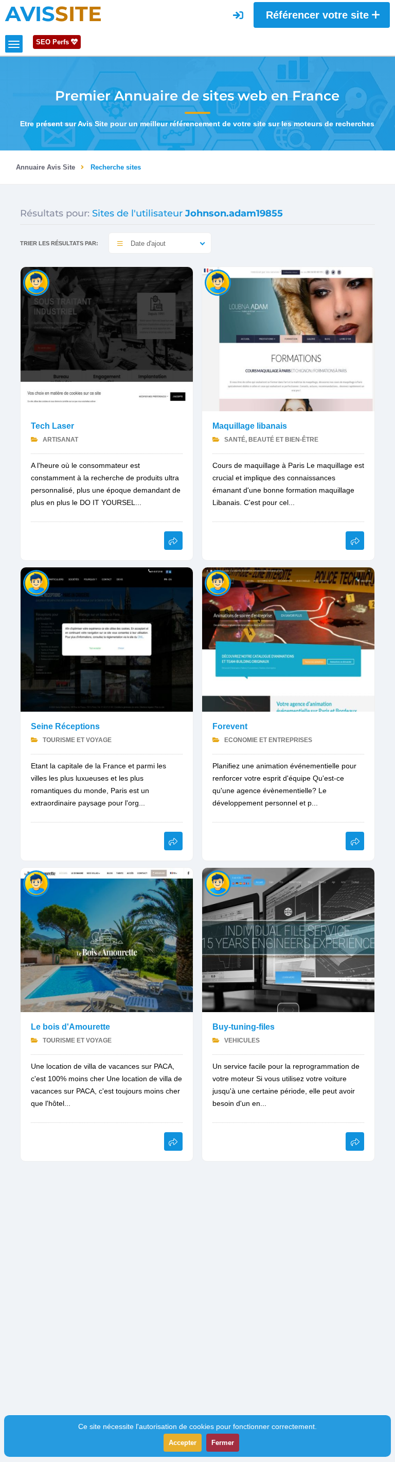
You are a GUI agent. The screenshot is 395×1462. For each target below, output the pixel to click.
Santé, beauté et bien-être (270, 439)
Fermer (222, 1443)
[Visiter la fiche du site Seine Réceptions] (107, 639)
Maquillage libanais (249, 426)
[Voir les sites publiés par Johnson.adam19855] (36, 282)
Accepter (182, 1443)
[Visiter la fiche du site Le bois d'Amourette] (107, 939)
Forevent (229, 726)
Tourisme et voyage (76, 740)
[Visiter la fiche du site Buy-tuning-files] (288, 939)
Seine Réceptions (65, 726)
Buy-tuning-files (243, 1026)
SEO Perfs (53, 42)
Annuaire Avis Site (45, 167)
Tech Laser (52, 426)
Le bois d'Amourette (70, 1026)
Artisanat (59, 439)
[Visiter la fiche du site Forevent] (288, 639)
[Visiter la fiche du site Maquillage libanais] (288, 338)
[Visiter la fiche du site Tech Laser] (107, 338)
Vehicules (241, 1040)
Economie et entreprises (267, 740)
